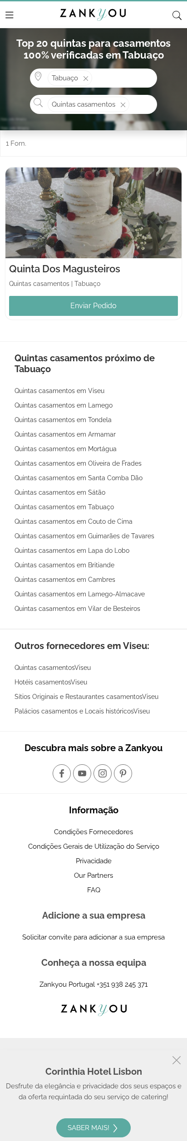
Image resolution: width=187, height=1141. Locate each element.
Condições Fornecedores (93, 832)
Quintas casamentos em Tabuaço (64, 507)
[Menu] (9, 15)
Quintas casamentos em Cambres (65, 579)
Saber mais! (89, 1128)
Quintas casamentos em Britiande (64, 565)
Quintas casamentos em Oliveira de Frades (78, 463)
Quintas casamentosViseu (53, 667)
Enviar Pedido (93, 305)
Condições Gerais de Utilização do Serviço (93, 846)
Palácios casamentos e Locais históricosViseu (82, 711)
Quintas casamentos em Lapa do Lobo (72, 550)
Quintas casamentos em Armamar (65, 434)
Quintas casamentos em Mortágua (66, 448)
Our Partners (93, 875)
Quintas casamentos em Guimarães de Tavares (84, 536)
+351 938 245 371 (122, 984)
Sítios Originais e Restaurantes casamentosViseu (86, 696)
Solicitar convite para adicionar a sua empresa (93, 937)
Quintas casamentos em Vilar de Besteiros (77, 608)
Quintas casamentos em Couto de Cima (74, 521)
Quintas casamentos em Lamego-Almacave (80, 594)
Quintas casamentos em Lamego (64, 405)
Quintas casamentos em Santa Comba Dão (79, 478)
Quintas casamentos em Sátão (60, 492)
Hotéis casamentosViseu (51, 682)
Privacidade (94, 861)
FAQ (93, 890)
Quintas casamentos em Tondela (63, 419)
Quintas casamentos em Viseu (59, 390)
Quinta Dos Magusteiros (64, 269)
